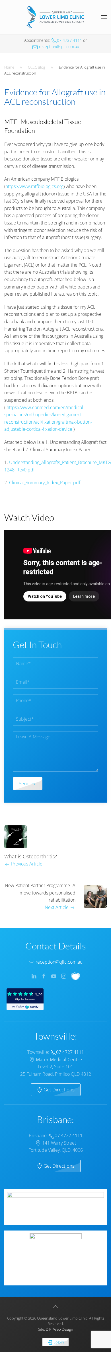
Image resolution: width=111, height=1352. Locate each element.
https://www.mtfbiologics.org (34, 186)
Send (25, 783)
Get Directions (58, 1089)
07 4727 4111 (69, 40)
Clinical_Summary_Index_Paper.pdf (44, 482)
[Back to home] (55, 17)
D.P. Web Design (59, 1329)
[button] (104, 17)
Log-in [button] (58, 1342)
